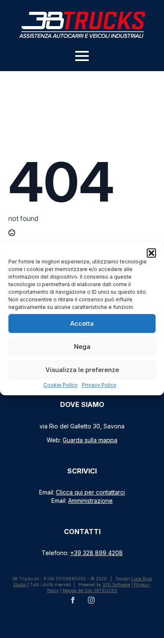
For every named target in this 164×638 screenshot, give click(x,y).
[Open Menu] (82, 56)
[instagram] (91, 600)
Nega (82, 347)
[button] (151, 253)
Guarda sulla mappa (90, 440)
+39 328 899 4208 (96, 552)
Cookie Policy (60, 385)
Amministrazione (90, 500)
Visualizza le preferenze (82, 370)
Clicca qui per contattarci (90, 492)
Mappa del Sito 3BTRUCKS (90, 590)
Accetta (82, 323)
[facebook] (72, 600)
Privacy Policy (99, 385)
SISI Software (116, 584)
